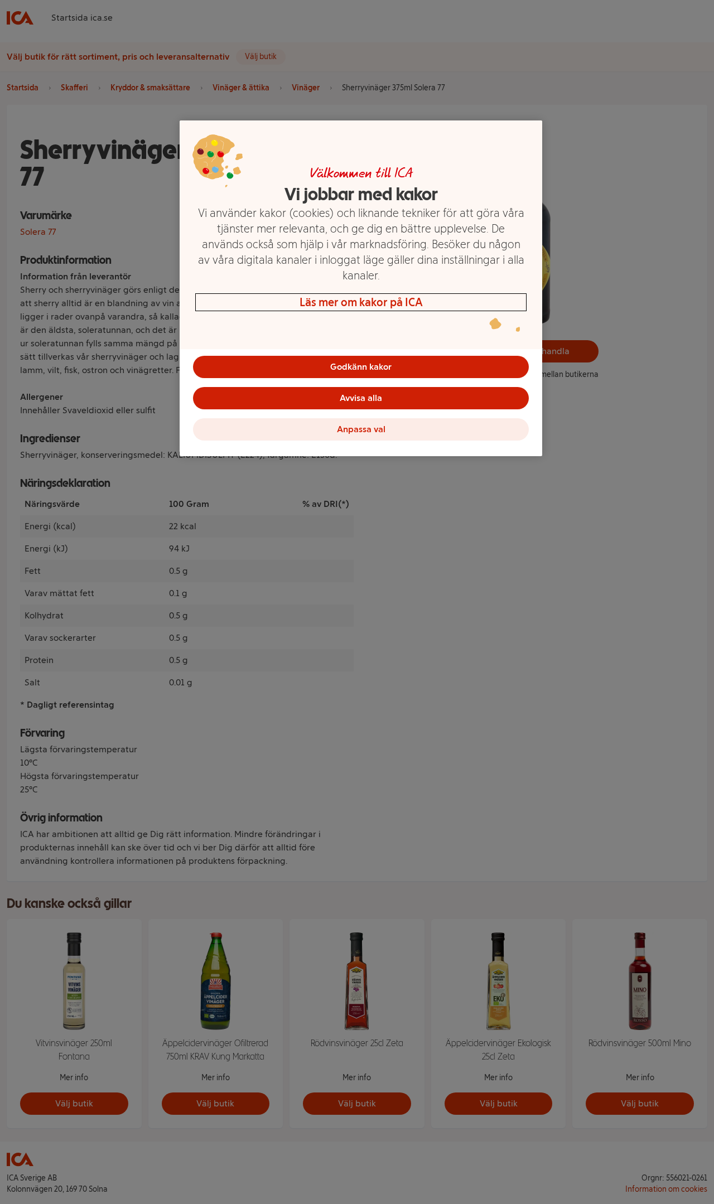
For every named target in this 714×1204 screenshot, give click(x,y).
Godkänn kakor (361, 366)
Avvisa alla (361, 398)
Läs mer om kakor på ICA (361, 302)
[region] (361, 288)
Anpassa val (361, 429)
